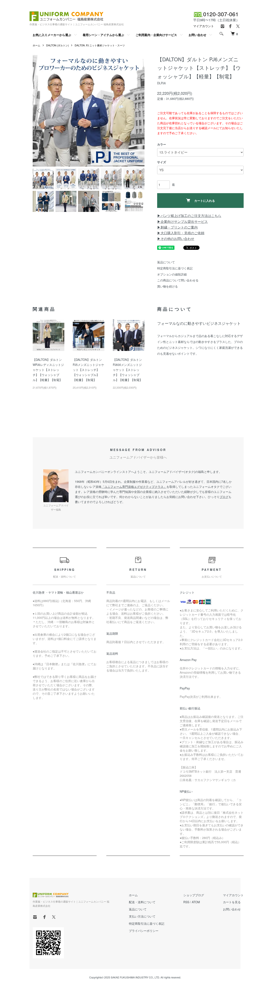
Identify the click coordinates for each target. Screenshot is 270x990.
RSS (186, 902)
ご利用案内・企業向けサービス (156, 35)
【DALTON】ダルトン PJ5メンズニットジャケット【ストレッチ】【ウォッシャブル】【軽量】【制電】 (88, 369)
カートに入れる (204, 200)
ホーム (36, 45)
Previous (39, 111)
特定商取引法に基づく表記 (175, 268)
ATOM (196, 902)
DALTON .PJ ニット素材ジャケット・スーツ (100, 45)
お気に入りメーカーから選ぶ (52, 35)
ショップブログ (193, 895)
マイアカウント (203, 26)
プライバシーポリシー (143, 930)
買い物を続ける (167, 286)
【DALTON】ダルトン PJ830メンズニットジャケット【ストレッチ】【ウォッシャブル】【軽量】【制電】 (127, 369)
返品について (166, 262)
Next (138, 111)
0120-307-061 (221, 14)
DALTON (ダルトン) (57, 45)
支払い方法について (142, 916)
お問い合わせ (197, 35)
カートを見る (232, 902)
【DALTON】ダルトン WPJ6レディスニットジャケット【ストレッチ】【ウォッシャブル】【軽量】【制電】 (48, 369)
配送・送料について (142, 902)
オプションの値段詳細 (172, 274)
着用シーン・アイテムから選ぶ (103, 35)
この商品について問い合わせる (177, 280)
